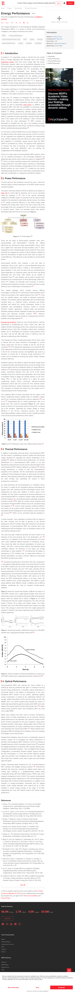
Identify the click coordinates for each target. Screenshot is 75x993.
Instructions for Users (7, 944)
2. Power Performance (53, 58)
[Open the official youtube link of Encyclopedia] (15, 924)
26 (38, 706)
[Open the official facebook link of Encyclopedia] (19, 924)
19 (8, 459)
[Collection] (2, 23)
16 (9, 346)
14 (34, 313)
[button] (16, 23)
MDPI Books (5, 964)
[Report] (27, 23)
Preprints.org (5, 967)
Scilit (2, 969)
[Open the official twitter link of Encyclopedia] (7, 924)
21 (14, 501)
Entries (20, 3)
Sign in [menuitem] (59, 3)
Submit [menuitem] (70, 3)
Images (29, 3)
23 (13, 505)
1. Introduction (51, 56)
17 (43, 353)
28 (37, 744)
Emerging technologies (8, 322)
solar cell (4, 193)
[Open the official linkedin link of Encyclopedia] (11, 924)
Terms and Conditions (31, 895)
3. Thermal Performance (54, 61)
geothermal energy (7, 62)
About (51, 3)
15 (35, 313)
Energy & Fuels (57, 36)
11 (3, 202)
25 (43, 536)
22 (16, 501)
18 (40, 398)
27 (29, 728)
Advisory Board (5, 941)
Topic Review (18, 8)
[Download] (20, 23)
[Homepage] (3, 3)
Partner (3, 951)
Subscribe (7, 918)
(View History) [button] (62, 43)
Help (2, 946)
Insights (46, 3)
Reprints (40, 3)
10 (19, 195)
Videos (24, 3)
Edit (34, 13)
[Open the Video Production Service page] (69, 970)
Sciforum (3, 962)
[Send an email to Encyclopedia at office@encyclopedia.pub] (2, 924)
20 (38, 466)
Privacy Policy (5, 898)
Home (3, 8)
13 (39, 294)
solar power (27, 104)
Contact (3, 949)
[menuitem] (64, 3)
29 (34, 766)
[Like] (7, 23)
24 (2, 515)
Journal (35, 3)
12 (32, 286)
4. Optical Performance (53, 63)
